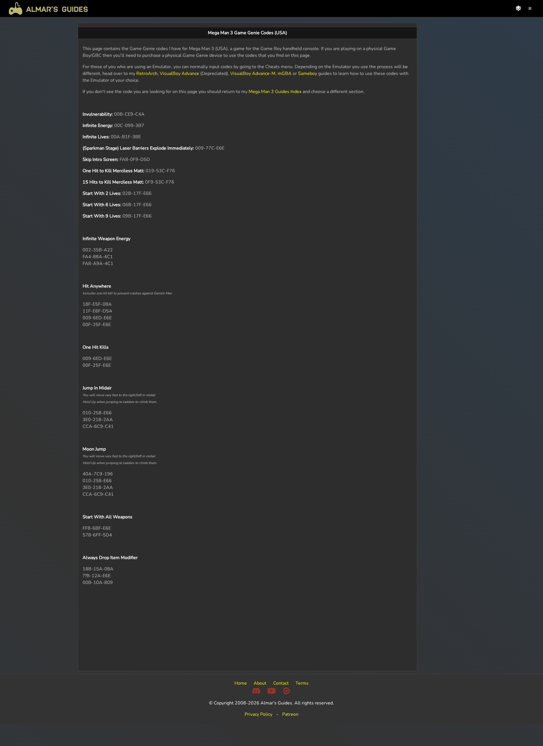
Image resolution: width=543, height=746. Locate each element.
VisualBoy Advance (179, 73)
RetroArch (147, 73)
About (260, 683)
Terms (302, 683)
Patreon (290, 714)
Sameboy (307, 73)
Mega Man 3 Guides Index (275, 92)
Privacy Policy (258, 714)
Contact (281, 683)
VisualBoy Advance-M (252, 73)
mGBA (285, 73)
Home (240, 683)
